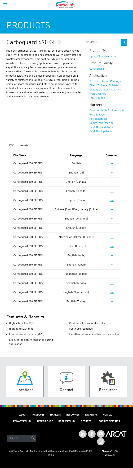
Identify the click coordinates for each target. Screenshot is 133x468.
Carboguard (96, 69)
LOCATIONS (91, 415)
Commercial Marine (101, 123)
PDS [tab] (11, 145)
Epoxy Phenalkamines (102, 56)
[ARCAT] (116, 438)
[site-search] (33, 438)
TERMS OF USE (45, 421)
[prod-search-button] (124, 42)
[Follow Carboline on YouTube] (101, 434)
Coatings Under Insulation (105, 89)
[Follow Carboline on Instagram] (101, 441)
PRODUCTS (38, 415)
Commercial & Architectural (106, 110)
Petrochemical (98, 119)
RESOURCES (73, 415)
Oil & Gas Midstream (101, 127)
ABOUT (23, 415)
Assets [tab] (24, 145)
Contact (108, 415)
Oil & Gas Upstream (101, 131)
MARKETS (55, 415)
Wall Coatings (97, 94)
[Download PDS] (112, 164)
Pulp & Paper (97, 114)
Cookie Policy (66, 421)
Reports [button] (86, 421)
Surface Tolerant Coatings (105, 81)
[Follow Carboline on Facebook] (92, 434)
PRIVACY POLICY (22, 421)
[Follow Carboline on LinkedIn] (83, 434)
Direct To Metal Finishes (104, 85)
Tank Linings (97, 98)
